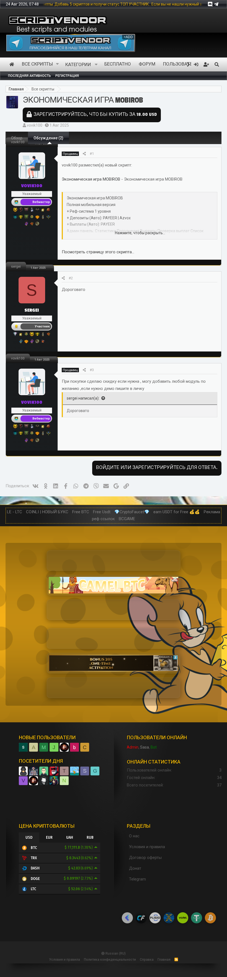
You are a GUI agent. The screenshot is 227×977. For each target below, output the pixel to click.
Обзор (16, 138)
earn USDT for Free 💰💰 (176, 511)
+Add (129, 37)
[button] (57, 64)
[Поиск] (216, 64)
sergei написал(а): (83, 398)
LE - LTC (14, 511)
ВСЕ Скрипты (37, 64)
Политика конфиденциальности (110, 960)
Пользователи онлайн (157, 738)
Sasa (144, 747)
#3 (92, 370)
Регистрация (67, 76)
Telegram (137, 879)
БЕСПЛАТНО (117, 64)
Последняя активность (29, 76)
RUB (90, 837)
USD (28, 837)
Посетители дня (41, 761)
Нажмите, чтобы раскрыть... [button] (140, 233)
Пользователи (181, 64)
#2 (71, 278)
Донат (135, 868)
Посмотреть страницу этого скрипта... (98, 251)
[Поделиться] (84, 154)
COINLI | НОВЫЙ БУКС (47, 511)
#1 (92, 154)
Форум (147, 64)
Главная (12, 64)
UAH (69, 837)
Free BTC (80, 511)
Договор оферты (145, 857)
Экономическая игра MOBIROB (91, 179)
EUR (49, 837)
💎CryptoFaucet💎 (131, 511)
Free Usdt (101, 511)
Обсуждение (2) (48, 138)
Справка (147, 960)
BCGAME (127, 518)
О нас (134, 835)
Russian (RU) (115, 953)
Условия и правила (147, 846)
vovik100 (34, 125)
